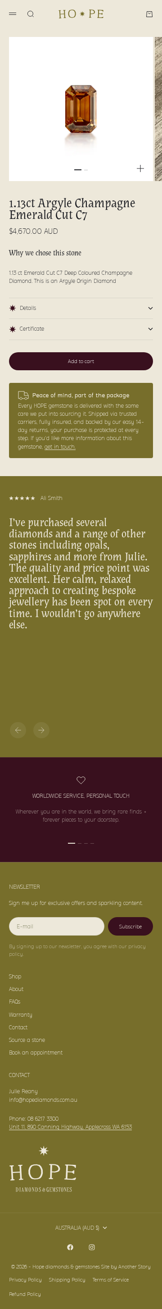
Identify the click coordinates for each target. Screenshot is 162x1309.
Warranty (20, 1014)
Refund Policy (25, 1294)
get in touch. (60, 446)
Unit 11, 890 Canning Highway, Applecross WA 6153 (70, 1126)
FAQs (14, 1001)
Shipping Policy (67, 1280)
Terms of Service (111, 1280)
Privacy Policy (25, 1280)
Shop (15, 976)
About (16, 989)
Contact (18, 1027)
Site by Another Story (126, 1267)
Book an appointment (36, 1052)
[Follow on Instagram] (91, 1247)
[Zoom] (140, 168)
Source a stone (27, 1039)
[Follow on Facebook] (70, 1247)
